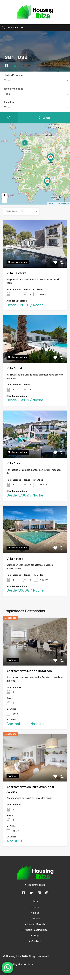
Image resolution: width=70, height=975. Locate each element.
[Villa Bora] (47, 182)
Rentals (36, 918)
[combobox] (35, 81)
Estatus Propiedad (13, 75)
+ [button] (4, 195)
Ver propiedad (35, 258)
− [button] (4, 200)
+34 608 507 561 (16, 27)
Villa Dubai (14, 368)
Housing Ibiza (25, 964)
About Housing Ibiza (36, 930)
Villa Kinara (15, 558)
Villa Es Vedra (16, 273)
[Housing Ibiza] (35, 19)
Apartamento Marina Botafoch (29, 671)
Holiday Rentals (36, 924)
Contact (36, 941)
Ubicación (8, 102)
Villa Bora (13, 463)
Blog (36, 935)
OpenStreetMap (63, 203)
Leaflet (50, 203)
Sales (36, 913)
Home (36, 907)
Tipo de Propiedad (12, 88)
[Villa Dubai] (50, 158)
